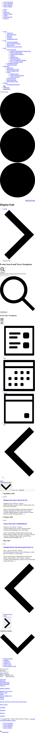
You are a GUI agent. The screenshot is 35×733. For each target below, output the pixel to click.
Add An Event (30, 200)
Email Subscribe (7, 17)
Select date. (15, 490)
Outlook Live (7, 663)
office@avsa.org (4, 673)
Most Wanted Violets (12, 81)
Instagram (2, 710)
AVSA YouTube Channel (13, 43)
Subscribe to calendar (6, 631)
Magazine (9, 36)
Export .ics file (7, 664)
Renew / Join (3, 693)
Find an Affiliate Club (13, 71)
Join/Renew (6, 12)
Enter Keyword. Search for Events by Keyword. (13, 273)
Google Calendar (8, 658)
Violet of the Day (11, 78)
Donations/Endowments (13, 84)
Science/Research (11, 34)
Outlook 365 (6, 661)
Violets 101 (10, 33)
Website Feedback (5, 688)
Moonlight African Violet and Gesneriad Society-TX (18, 547)
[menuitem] (19, 9)
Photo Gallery (10, 45)
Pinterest (2, 713)
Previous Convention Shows (14, 46)
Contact (5, 15)
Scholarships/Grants (12, 39)
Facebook (2, 707)
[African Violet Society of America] (12, 28)
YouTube (2, 716)
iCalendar (6, 660)
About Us (6, 18)
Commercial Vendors (12, 63)
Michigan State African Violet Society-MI (15, 500)
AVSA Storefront (11, 49)
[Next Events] (4, 478)
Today (1, 481)
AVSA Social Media (12, 42)
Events (8, 72)
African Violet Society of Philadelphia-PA (15, 523)
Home (5, 9)
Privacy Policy (4, 704)
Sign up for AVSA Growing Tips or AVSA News (13, 701)
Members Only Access (13, 69)
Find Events (4, 312)
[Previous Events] (19, 476)
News (5, 11)
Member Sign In (7, 14)
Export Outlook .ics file (9, 666)
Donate (2, 697)
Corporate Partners (12, 65)
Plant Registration (11, 80)
